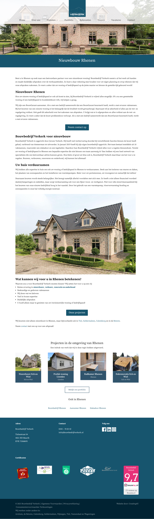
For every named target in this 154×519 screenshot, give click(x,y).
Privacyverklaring (71, 503)
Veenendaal (76, 514)
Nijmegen (61, 514)
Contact (131, 20)
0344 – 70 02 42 (65, 429)
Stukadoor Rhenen (98, 408)
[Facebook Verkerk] (104, 431)
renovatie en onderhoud (64, 287)
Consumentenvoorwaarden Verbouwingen (34, 507)
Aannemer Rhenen (78, 408)
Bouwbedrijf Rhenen (57, 408)
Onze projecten (77, 312)
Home (22, 20)
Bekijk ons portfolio (77, 389)
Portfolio (68, 20)
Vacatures (116, 20)
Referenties (85, 20)
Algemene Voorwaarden (51, 503)
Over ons (36, 20)
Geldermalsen (89, 321)
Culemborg (101, 321)
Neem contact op (77, 127)
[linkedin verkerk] (109, 431)
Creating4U (134, 503)
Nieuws (101, 20)
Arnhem (19, 514)
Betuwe (117, 321)
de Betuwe (28, 514)
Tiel (80, 321)
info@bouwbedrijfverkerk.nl (71, 432)
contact (24, 326)
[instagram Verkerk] (114, 431)
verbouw (49, 287)
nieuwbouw (38, 287)
